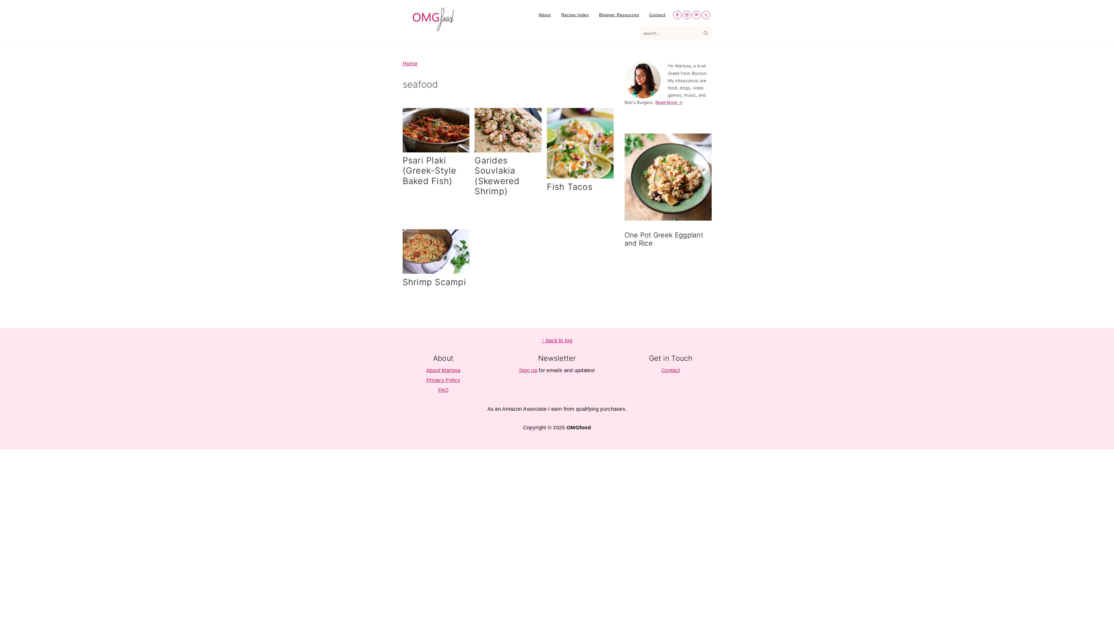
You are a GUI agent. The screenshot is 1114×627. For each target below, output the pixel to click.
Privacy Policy (443, 380)
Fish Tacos (570, 187)
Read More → (669, 102)
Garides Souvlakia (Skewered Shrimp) (497, 175)
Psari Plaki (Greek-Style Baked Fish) (430, 170)
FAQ (443, 390)
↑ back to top (557, 340)
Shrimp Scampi (434, 282)
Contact (670, 370)
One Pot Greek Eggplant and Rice (664, 239)
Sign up (528, 370)
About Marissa (443, 370)
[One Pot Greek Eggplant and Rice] (668, 178)
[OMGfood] (434, 27)
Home (410, 63)
